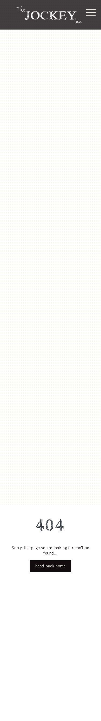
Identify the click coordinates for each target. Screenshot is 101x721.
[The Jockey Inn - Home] (49, 14)
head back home (50, 566)
